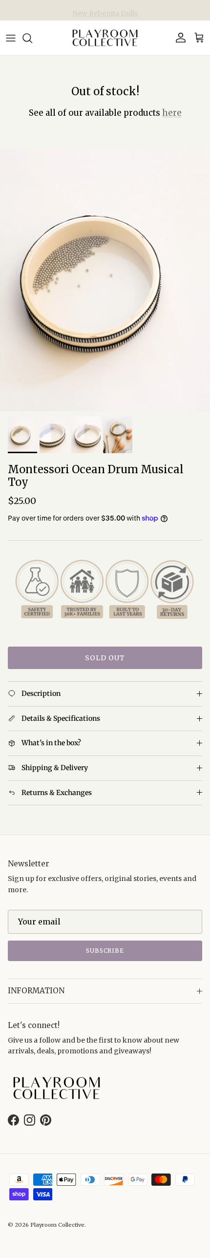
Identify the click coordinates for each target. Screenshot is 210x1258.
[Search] (32, 38)
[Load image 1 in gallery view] (105, 280)
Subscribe (105, 950)
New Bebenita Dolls (105, 10)
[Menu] (10, 38)
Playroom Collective (57, 1224)
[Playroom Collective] (105, 37)
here (172, 112)
